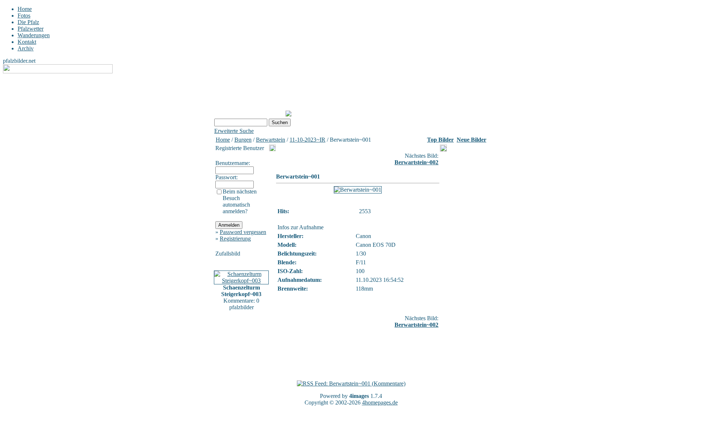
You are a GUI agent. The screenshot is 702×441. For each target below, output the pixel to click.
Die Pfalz (28, 22)
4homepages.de (380, 402)
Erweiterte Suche (234, 131)
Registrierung (235, 238)
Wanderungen (34, 35)
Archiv (26, 48)
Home (25, 9)
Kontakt (27, 42)
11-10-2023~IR (307, 140)
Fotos (24, 15)
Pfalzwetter (31, 29)
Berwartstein (270, 140)
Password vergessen (243, 232)
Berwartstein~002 (416, 162)
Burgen (243, 140)
